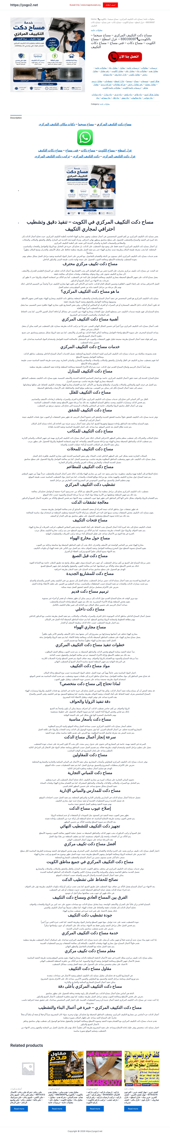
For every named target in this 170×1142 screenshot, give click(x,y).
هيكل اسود (154, 81)
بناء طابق (138, 94)
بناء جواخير (148, 98)
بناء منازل (108, 94)
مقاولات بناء (142, 71)
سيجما (129, 81)
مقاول (122, 68)
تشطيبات (108, 81)
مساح (136, 81)
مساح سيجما (86, 124)
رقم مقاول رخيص (135, 84)
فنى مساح (72, 150)
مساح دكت (124, 124)
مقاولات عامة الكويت (111, 88)
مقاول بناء (113, 68)
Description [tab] (16, 118)
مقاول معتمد (150, 84)
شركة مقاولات (119, 84)
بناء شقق (125, 98)
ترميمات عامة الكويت (132, 88)
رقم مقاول (104, 71)
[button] (110, 4)
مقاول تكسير (134, 74)
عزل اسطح (125, 150)
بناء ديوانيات (97, 94)
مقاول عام (130, 71)
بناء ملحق (128, 94)
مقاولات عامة (149, 19)
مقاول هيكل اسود (151, 94)
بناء (98, 98)
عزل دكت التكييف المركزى (119, 156)
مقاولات (144, 68)
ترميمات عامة (133, 68)
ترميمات (153, 68)
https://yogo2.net (24, 5)
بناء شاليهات (136, 98)
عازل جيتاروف (120, 74)
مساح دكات (88, 150)
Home (93, 19)
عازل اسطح (119, 81)
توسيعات (144, 81)
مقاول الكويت (117, 71)
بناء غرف (118, 94)
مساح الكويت (106, 150)
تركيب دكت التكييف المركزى (52, 156)
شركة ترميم (106, 84)
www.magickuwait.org (90, 5)
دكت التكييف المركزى (86, 156)
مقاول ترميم (97, 81)
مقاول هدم (153, 71)
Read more (19, 1108)
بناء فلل (116, 98)
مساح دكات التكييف (50, 150)
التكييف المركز (108, 124)
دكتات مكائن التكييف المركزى (57, 124)
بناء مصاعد (107, 74)
